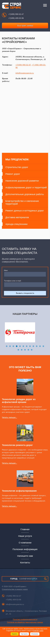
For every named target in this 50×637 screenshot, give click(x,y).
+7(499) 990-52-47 (16, 14)
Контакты (25, 562)
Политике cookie (38, 630)
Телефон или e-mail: (12, 281)
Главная (25, 529)
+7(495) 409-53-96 (16, 18)
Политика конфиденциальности (25, 619)
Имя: (6, 270)
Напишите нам (25, 556)
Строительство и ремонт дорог (15, 589)
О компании (25, 542)
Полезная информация (25, 549)
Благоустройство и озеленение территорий (22, 202)
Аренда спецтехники (16, 224)
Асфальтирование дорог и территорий (26, 187)
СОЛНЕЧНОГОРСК (23, 579)
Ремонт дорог (12, 174)
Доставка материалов (17, 217)
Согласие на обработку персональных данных (25, 622)
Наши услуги (25, 536)
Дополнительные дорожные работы (24, 194)
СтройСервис (11, 6)
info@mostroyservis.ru (25, 73)
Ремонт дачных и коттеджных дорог (24, 210)
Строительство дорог (16, 167)
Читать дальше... (9, 417)
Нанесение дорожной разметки (22, 180)
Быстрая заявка (25, 25)
